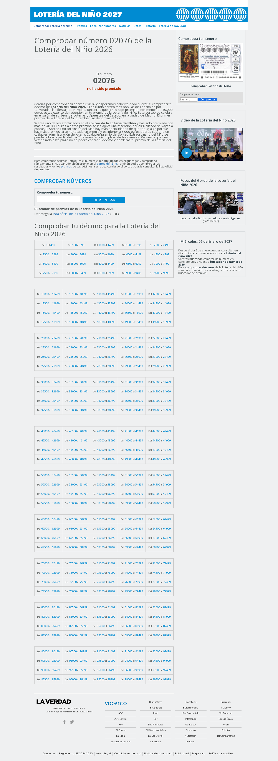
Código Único (226, 719)
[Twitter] (72, 721)
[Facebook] (64, 721)
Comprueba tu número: (55, 192)
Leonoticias (190, 702)
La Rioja (120, 736)
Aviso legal (103, 753)
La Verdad (53, 701)
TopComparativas (226, 736)
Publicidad (182, 753)
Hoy (120, 724)
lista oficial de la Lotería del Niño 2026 (81, 214)
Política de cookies (221, 753)
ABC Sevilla (120, 719)
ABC (120, 713)
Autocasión (190, 736)
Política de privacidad (158, 753)
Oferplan (190, 741)
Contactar (49, 753)
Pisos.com (226, 702)
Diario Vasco (155, 702)
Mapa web (198, 753)
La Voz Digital (155, 736)
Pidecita (226, 730)
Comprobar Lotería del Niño (210, 86)
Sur (155, 719)
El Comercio (156, 708)
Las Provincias (155, 724)
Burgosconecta (190, 708)
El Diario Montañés (156, 730)
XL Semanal (225, 713)
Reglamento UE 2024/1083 (76, 753)
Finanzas (191, 730)
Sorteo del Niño (107, 164)
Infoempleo (190, 719)
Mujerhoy (226, 708)
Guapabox (190, 724)
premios (66, 166)
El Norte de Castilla (121, 741)
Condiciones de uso (127, 753)
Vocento (116, 703)
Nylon (226, 724)
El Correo (120, 730)
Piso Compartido (190, 713)
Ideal (155, 713)
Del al (48, 245)
